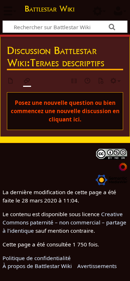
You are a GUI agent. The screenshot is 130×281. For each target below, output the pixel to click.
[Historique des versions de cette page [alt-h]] (88, 81)
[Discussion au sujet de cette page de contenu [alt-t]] (27, 81)
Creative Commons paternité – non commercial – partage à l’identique (64, 222)
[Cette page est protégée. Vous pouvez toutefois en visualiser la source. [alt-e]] (74, 81)
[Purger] (100, 81)
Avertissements (97, 265)
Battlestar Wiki (49, 9)
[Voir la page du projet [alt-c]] (11, 81)
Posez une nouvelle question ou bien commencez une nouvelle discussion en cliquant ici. (65, 111)
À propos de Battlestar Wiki (37, 265)
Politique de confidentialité (37, 258)
